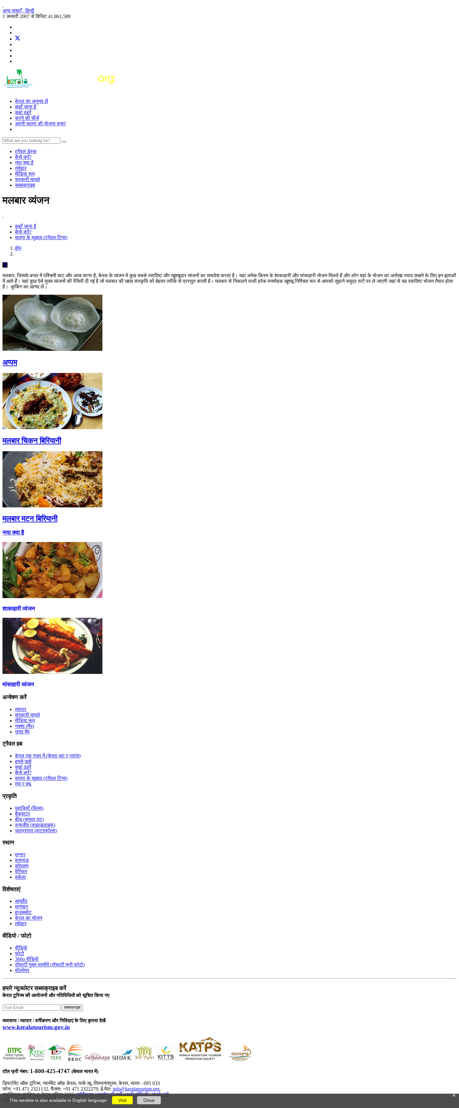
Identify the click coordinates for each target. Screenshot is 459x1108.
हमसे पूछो (23, 761)
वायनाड (22, 860)
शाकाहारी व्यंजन (18, 608)
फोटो (19, 953)
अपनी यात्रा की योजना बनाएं (40, 123)
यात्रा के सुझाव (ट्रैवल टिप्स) (41, 237)
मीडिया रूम (25, 174)
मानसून (21, 906)
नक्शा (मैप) (24, 726)
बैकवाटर (22, 813)
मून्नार (20, 854)
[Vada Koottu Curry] (52, 596)
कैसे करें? (23, 157)
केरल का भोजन (28, 918)
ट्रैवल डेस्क (26, 151)
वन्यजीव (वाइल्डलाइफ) (35, 825)
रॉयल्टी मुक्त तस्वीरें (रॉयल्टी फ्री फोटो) (50, 964)
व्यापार (20, 709)
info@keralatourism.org (136, 1088)
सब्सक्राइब (25, 185)
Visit (122, 1100)
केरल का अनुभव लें (31, 101)
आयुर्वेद (21, 901)
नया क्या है (24, 162)
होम (18, 248)
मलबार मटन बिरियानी (29, 519)
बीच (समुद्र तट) (29, 819)
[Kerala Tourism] (59, 90)
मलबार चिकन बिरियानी (31, 441)
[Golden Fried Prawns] (52, 672)
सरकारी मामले (27, 179)
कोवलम (21, 865)
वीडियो (21, 948)
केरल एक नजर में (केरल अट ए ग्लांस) (48, 755)
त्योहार (21, 168)
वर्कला (20, 877)
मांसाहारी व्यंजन (18, 684)
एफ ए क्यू (23, 783)
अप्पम (9, 362)
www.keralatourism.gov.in (36, 1027)
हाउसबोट (23, 912)
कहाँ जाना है (25, 106)
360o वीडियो (26, 959)
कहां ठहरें (23, 112)
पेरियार (21, 871)
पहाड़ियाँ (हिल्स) (29, 808)
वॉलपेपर (22, 970)
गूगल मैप (22, 731)
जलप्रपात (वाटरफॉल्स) (36, 830)
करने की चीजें (27, 118)
